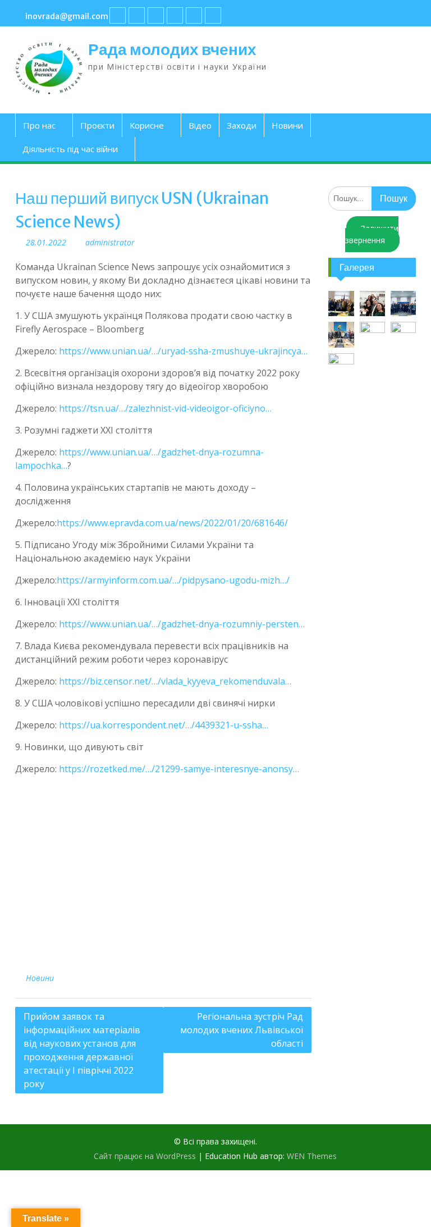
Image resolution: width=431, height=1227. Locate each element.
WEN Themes (312, 1156)
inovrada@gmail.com (66, 16)
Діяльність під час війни (70, 148)
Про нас (39, 125)
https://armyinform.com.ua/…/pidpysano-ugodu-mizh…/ (173, 580)
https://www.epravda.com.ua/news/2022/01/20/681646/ (172, 523)
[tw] (156, 15)
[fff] (117, 15)
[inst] (194, 15)
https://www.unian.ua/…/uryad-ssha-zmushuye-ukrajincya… (183, 351)
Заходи (241, 125)
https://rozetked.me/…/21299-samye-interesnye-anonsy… (179, 769)
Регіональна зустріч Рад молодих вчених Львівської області (241, 1030)
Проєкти (97, 125)
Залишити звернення (371, 234)
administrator (110, 242)
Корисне (147, 125)
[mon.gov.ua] (213, 15)
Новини (287, 125)
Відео (200, 125)
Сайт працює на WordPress (145, 1156)
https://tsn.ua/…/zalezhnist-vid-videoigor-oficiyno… (165, 408)
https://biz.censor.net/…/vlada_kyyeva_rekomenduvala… (175, 681)
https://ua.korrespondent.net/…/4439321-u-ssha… (163, 725)
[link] (175, 15)
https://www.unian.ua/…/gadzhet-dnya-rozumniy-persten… (182, 624)
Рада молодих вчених (172, 49)
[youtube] (137, 15)
